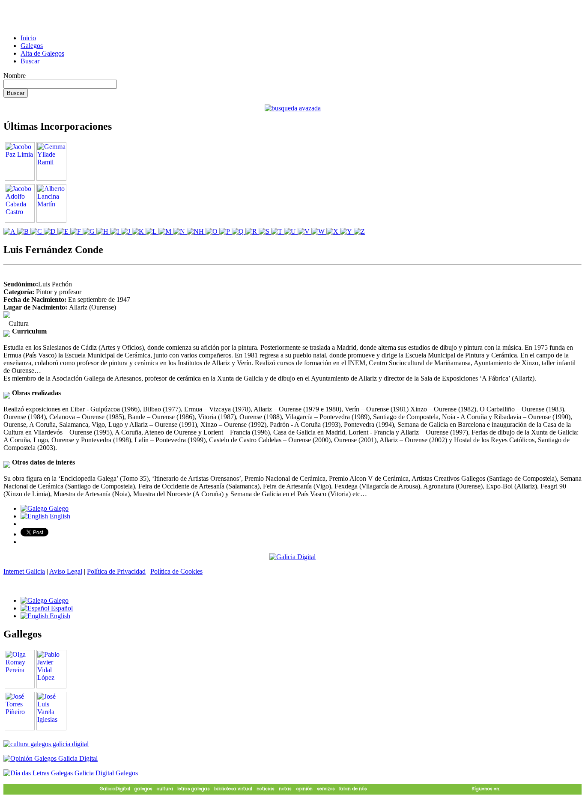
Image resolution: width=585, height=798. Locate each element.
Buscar (30, 61)
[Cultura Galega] (46, 743)
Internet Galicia (24, 571)
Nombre (14, 75)
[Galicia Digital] (292, 556)
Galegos (32, 45)
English (59, 516)
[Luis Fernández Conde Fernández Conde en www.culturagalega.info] (6, 315)
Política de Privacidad (116, 571)
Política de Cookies (176, 571)
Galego (58, 508)
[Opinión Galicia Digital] (50, 758)
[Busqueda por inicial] (10, 231)
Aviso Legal (65, 571)
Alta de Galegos (42, 53)
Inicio (28, 38)
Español (61, 608)
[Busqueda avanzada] (293, 108)
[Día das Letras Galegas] (70, 773)
